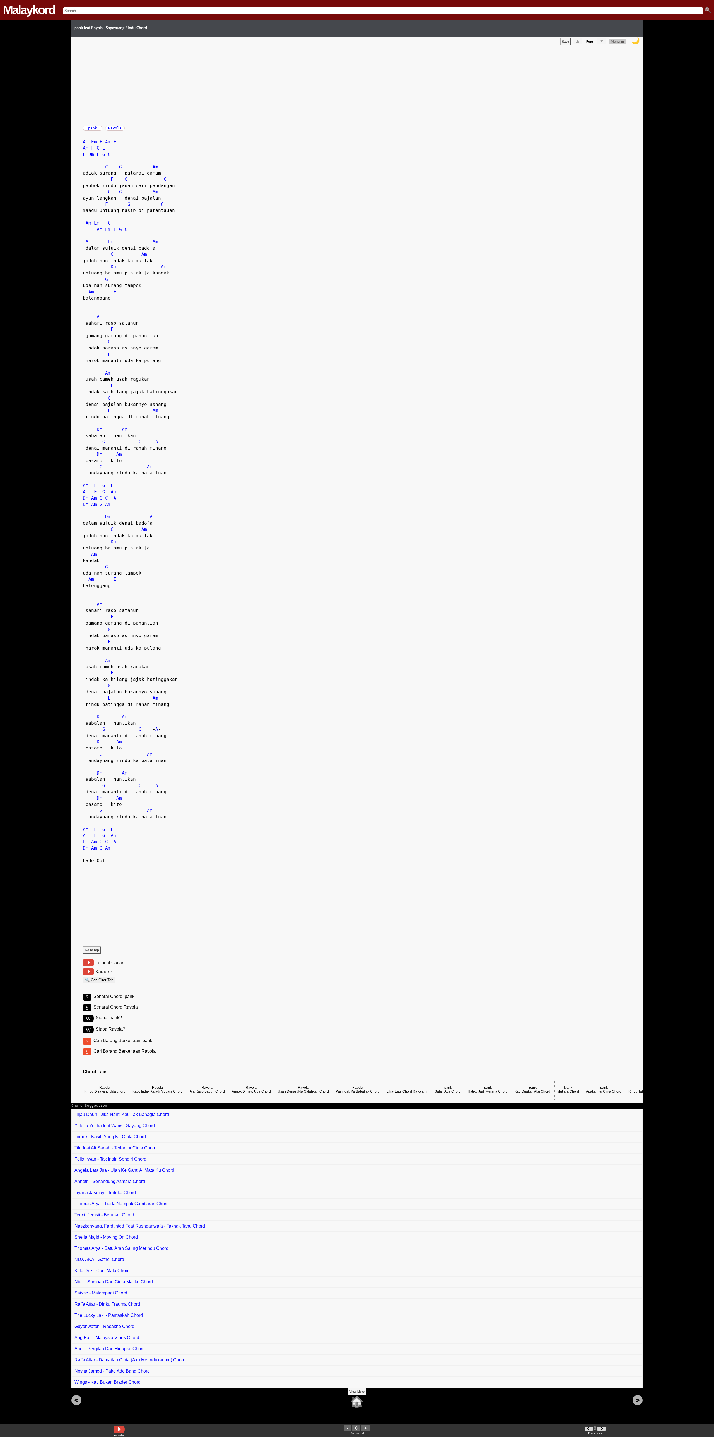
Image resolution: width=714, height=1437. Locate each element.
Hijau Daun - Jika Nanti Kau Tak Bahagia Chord (121, 1114)
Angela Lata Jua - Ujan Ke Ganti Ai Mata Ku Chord (124, 1170)
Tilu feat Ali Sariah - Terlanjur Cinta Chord (115, 1148)
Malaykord (29, 10)
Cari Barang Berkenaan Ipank (122, 1040)
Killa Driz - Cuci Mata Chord (102, 1270)
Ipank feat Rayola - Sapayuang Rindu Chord (110, 28)
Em (94, 141)
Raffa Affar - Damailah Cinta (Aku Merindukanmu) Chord (129, 1360)
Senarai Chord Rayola (115, 1007)
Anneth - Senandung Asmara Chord (109, 1181)
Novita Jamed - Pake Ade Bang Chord (112, 1371)
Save (565, 41)
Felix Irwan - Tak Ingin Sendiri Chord (110, 1159)
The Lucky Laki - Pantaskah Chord (108, 1315)
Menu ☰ (617, 41)
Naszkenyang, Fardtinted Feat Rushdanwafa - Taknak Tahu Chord (139, 1226)
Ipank (92, 128)
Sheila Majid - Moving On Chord (106, 1237)
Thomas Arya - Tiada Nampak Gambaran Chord (121, 1203)
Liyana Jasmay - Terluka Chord (105, 1192)
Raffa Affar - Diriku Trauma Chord (107, 1304)
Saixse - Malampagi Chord (100, 1293)
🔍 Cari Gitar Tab (99, 980)
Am (85, 141)
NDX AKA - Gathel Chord (99, 1259)
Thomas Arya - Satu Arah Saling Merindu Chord (121, 1248)
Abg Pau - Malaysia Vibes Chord (106, 1337)
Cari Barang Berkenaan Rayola (124, 1051)
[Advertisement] (250, 84)
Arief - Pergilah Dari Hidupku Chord (109, 1348)
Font (589, 41)
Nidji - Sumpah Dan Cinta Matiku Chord (113, 1281)
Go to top (92, 950)
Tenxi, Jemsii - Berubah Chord (104, 1214)
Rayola (115, 128)
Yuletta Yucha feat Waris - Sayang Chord (114, 1125)
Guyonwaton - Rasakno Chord (104, 1326)
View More (357, 1391)
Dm (91, 154)
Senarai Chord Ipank (113, 996)
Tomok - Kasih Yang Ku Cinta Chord (110, 1136)
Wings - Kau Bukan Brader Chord (107, 1382)
